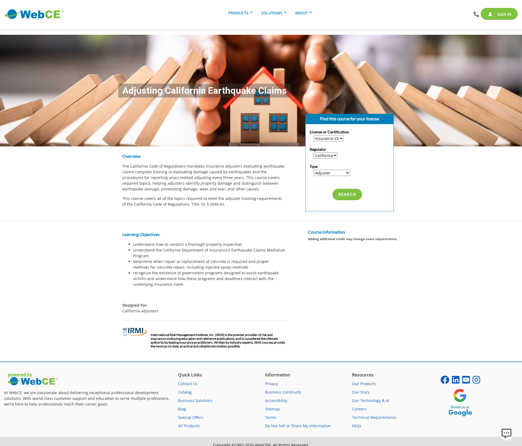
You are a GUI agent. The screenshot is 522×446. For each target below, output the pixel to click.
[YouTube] (466, 381)
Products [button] (238, 12)
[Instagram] (476, 381)
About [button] (301, 12)
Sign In (503, 14)
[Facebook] (444, 381)
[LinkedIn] (455, 381)
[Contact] (476, 14)
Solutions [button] (271, 12)
